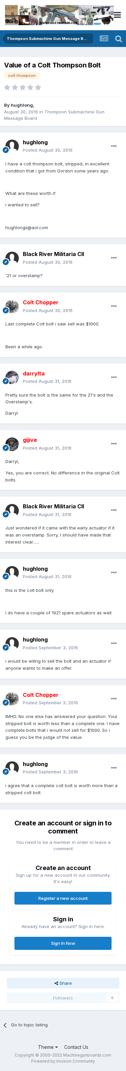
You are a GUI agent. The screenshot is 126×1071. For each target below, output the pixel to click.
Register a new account (63, 898)
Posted (48, 150)
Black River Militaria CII (53, 254)
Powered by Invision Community (63, 1061)
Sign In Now (63, 943)
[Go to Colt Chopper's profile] (12, 306)
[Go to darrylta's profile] (12, 377)
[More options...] (114, 146)
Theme (46, 1047)
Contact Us (76, 1047)
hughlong (22, 105)
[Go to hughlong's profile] (12, 146)
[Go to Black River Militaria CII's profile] (12, 258)
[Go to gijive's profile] (12, 444)
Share (65, 983)
